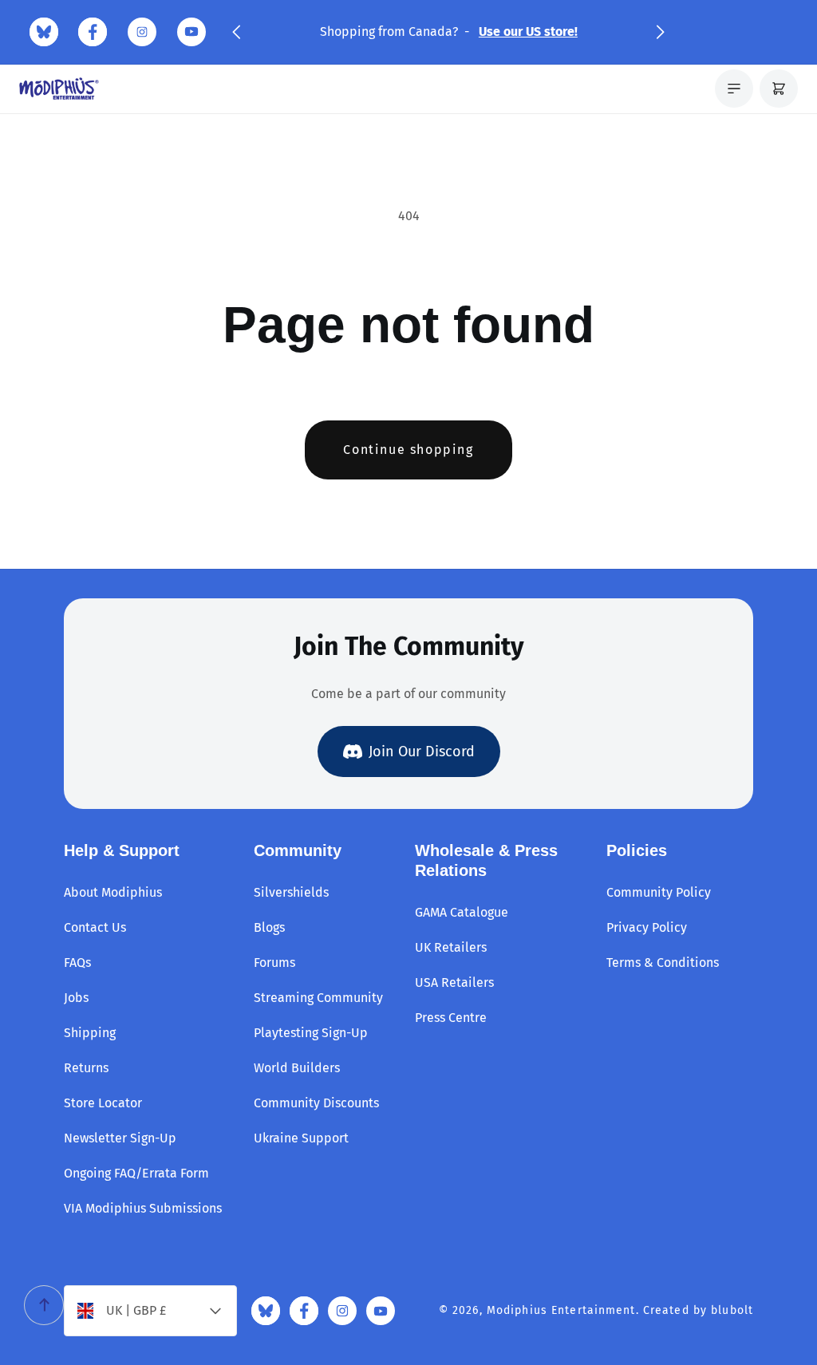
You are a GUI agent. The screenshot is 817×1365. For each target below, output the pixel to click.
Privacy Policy (646, 927)
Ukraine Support (301, 1138)
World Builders (297, 1067)
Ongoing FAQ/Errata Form (136, 1173)
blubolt (732, 1310)
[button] (236, 31)
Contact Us (95, 927)
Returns (86, 1067)
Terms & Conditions (662, 962)
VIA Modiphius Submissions (143, 1208)
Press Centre (451, 1017)
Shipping (90, 1032)
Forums (274, 962)
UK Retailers (451, 947)
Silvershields (291, 892)
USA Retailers (454, 982)
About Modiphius (113, 892)
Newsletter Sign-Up (120, 1138)
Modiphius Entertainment (561, 1310)
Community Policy (658, 892)
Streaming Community (318, 997)
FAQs (77, 962)
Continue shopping (408, 449)
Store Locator (103, 1103)
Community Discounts (316, 1103)
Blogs (269, 927)
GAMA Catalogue (461, 912)
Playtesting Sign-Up (311, 1032)
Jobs (76, 997)
